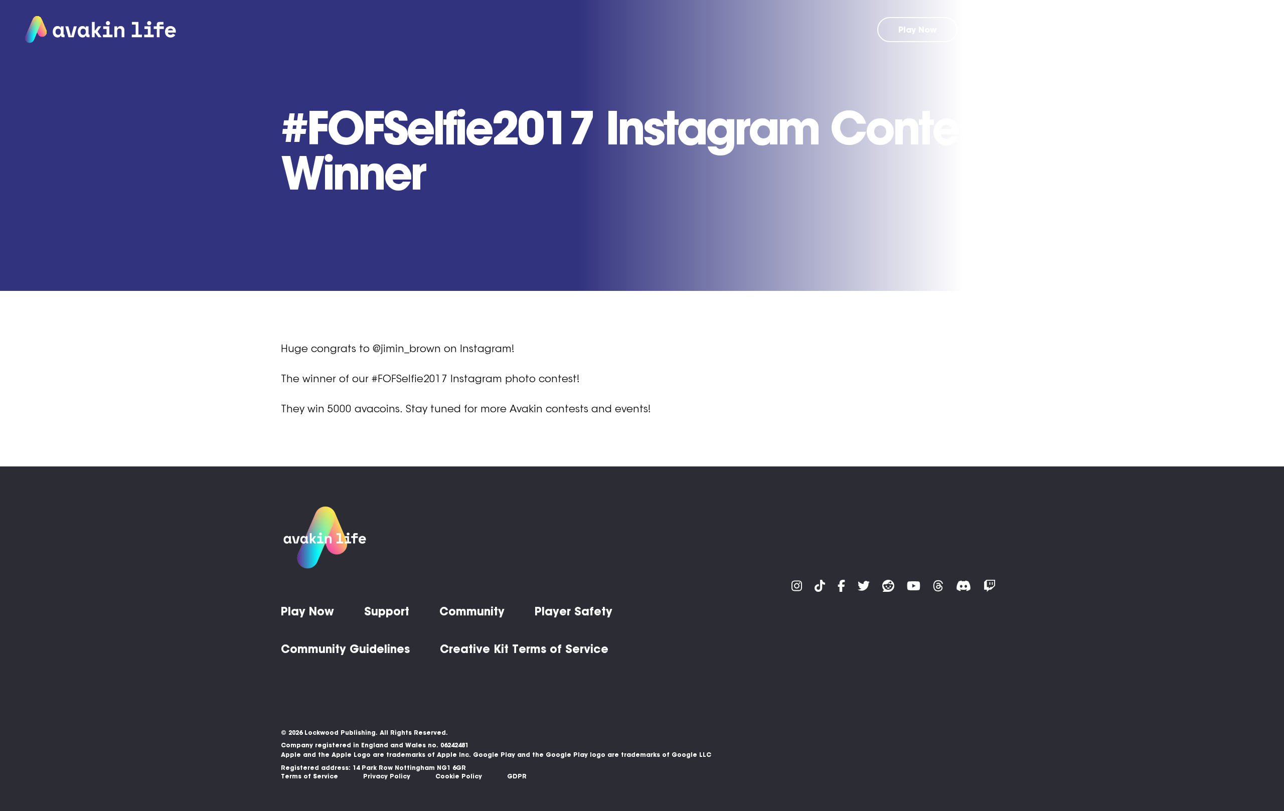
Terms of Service (309, 776)
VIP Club (994, 30)
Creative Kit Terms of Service (524, 649)
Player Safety (573, 611)
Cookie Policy (458, 776)
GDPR (517, 776)
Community (1178, 30)
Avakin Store (1057, 30)
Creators (1240, 30)
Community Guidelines (345, 649)
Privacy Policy (386, 776)
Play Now (917, 30)
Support (1119, 30)
